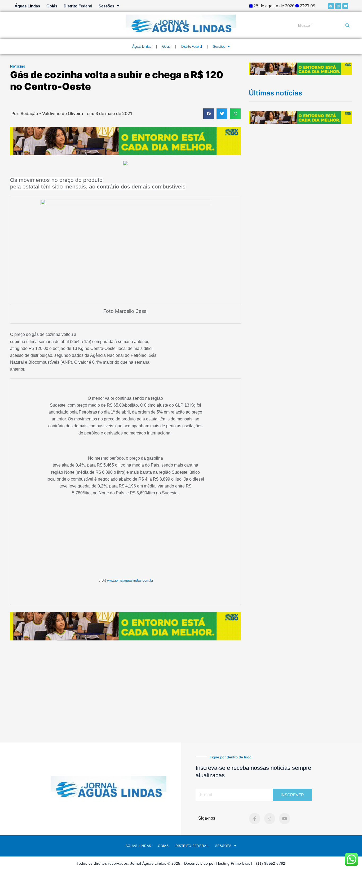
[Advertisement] (181, 681)
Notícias (17, 66)
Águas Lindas (27, 6)
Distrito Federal (78, 6)
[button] (208, 113)
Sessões (106, 6)
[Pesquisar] (347, 25)
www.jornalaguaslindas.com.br (130, 580)
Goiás (51, 6)
